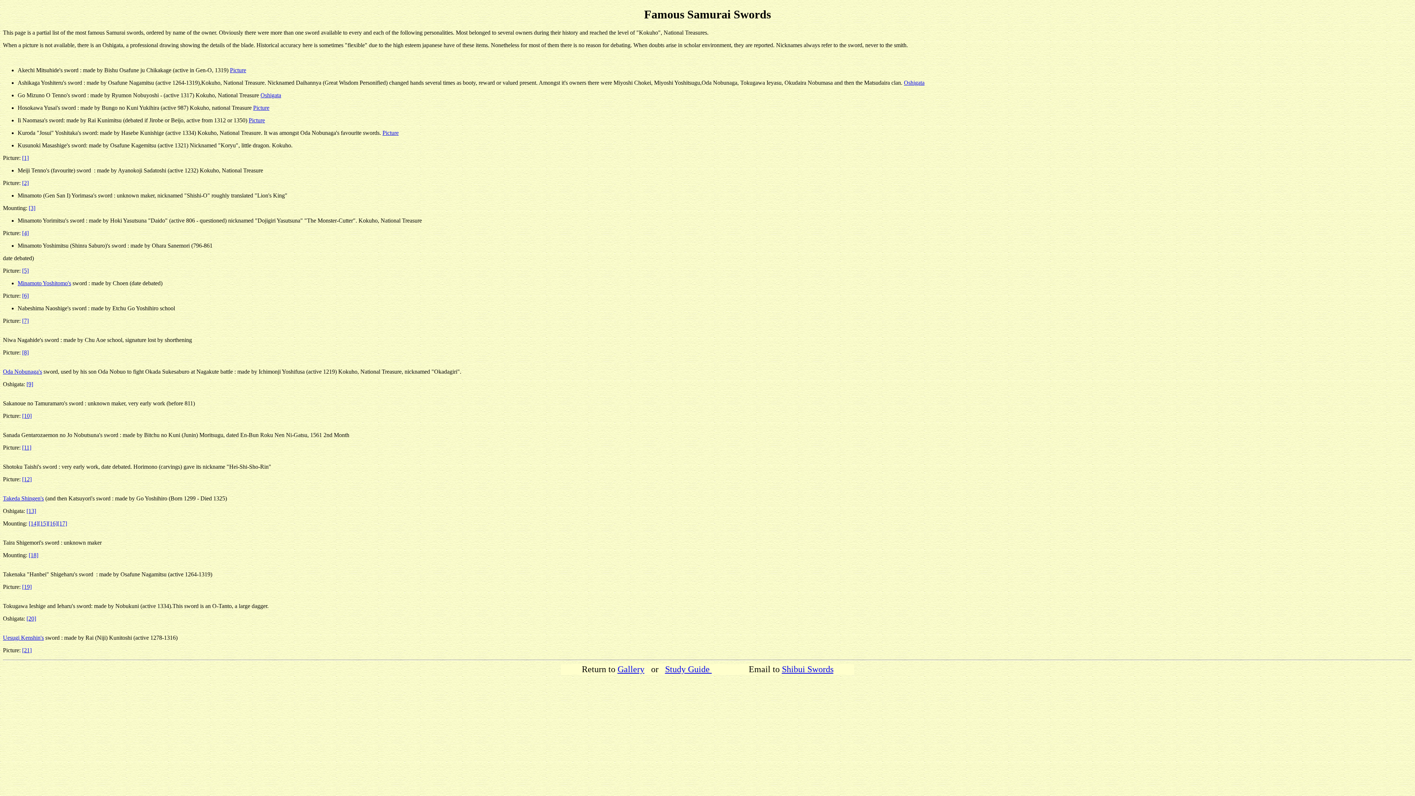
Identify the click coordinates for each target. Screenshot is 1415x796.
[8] (25, 352)
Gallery (631, 669)
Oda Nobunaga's (22, 372)
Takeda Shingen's (23, 498)
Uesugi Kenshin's (23, 638)
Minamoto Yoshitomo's (44, 283)
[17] (62, 523)
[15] (43, 523)
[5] (25, 271)
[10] (27, 416)
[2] (25, 183)
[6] (25, 296)
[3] (32, 208)
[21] (27, 650)
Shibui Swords (808, 669)
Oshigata (914, 83)
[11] (26, 447)
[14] (33, 523)
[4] (25, 233)
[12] (27, 479)
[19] (27, 587)
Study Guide (688, 669)
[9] (30, 384)
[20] (31, 618)
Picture (238, 70)
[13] (31, 511)
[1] (25, 158)
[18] (33, 555)
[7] (25, 321)
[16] (52, 523)
